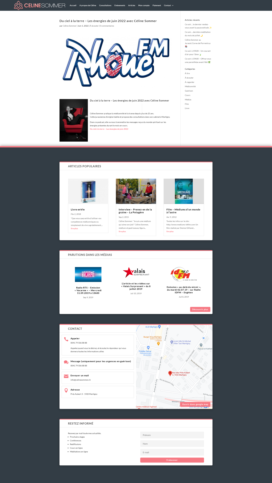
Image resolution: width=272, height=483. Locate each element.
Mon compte (143, 5)
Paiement (157, 5)
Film (187, 104)
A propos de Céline (87, 5)
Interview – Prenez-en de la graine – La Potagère (135, 211)
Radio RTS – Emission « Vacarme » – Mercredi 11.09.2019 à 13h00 (88, 290)
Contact (167, 5)
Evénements (119, 5)
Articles (131, 5)
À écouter (94, 26)
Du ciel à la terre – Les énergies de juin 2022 (109, 129)
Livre (187, 108)
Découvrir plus (200, 309)
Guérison (189, 91)
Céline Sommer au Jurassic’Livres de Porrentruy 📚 (198, 43)
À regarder (189, 82)
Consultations (105, 5)
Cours (187, 95)
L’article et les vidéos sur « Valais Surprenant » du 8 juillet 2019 (136, 286)
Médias (188, 99)
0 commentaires (107, 26)
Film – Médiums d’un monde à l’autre (183, 211)
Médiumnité (190, 86)
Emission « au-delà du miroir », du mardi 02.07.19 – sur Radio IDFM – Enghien (184, 290)
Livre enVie (78, 209)
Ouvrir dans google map (195, 404)
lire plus (74, 228)
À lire (187, 73)
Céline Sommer (69, 26)
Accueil (73, 5)
